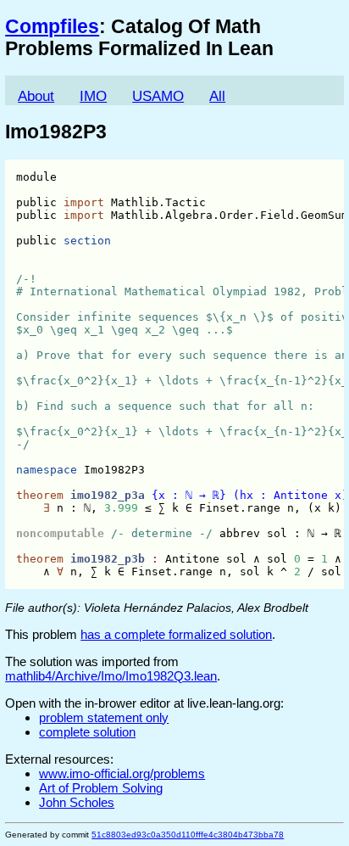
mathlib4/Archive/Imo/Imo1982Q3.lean (111, 676)
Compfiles (52, 26)
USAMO (158, 96)
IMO (93, 96)
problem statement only (104, 717)
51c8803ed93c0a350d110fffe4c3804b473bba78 (187, 834)
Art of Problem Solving (101, 788)
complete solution (87, 732)
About (36, 96)
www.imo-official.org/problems (122, 773)
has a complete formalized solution (176, 634)
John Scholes (76, 802)
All (217, 96)
